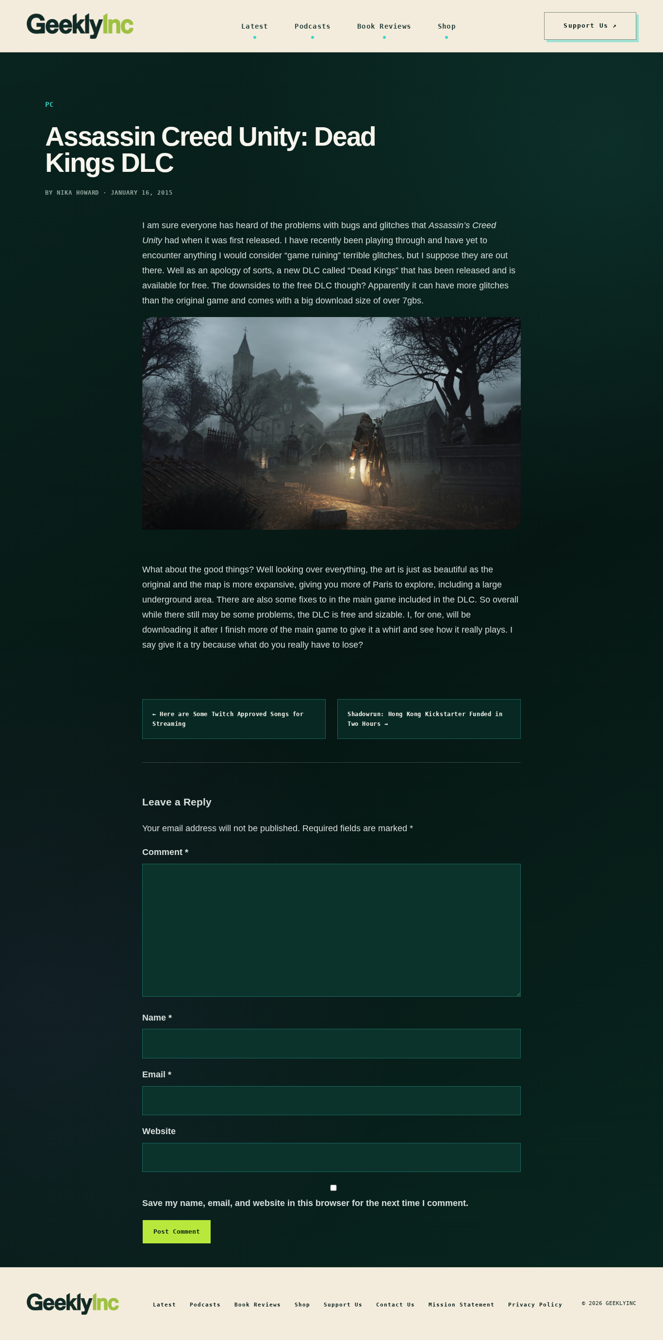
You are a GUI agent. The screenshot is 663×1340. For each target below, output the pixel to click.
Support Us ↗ (590, 25)
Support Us (343, 1305)
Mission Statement (462, 1305)
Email (156, 1074)
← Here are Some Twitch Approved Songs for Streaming (228, 719)
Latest (254, 26)
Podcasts (313, 26)
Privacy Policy (535, 1305)
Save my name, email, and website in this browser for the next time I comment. (305, 1203)
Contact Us (395, 1305)
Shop (447, 26)
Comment (165, 852)
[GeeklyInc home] (80, 26)
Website (159, 1131)
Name (157, 1017)
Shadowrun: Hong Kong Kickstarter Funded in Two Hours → (425, 719)
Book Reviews (384, 26)
